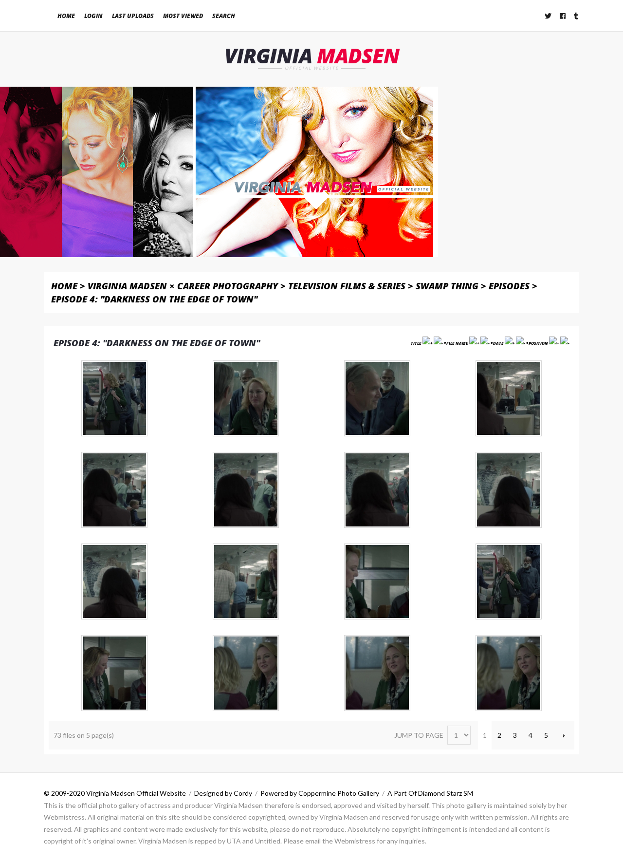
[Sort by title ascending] (427, 343)
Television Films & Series (346, 286)
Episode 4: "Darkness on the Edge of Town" (154, 299)
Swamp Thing (447, 286)
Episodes (509, 286)
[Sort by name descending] (485, 343)
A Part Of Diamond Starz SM (430, 793)
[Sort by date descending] (520, 343)
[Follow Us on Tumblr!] (576, 16)
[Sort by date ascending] (510, 343)
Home (66, 16)
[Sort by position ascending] (554, 343)
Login (93, 16)
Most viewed (183, 16)
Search (223, 16)
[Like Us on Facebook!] (563, 16)
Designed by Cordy (223, 793)
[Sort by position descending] (564, 343)
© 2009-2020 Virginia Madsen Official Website (115, 793)
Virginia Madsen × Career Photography (183, 286)
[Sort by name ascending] (474, 343)
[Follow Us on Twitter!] (548, 16)
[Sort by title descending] (438, 343)
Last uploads (133, 16)
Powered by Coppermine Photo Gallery (319, 793)
